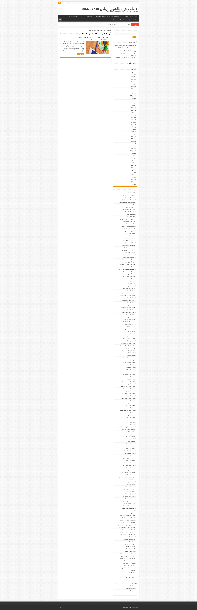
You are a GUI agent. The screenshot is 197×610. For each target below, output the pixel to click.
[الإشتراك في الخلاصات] (60, 33)
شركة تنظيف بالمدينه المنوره (132, 2)
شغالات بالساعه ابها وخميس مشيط (127, 369)
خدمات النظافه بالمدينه (130, 324)
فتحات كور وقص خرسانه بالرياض (128, 522)
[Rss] (68, 3)
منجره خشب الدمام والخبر (129, 565)
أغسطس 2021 (133, 150)
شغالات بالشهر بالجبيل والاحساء (128, 386)
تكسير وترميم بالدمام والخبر (129, 247)
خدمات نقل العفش (129, 16)
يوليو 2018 (134, 184)
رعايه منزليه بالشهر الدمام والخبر (128, 350)
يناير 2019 (134, 174)
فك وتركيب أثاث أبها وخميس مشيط (127, 534)
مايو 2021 (134, 158)
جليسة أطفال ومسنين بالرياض (128, 259)
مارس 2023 (133, 148)
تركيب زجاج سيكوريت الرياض (128, 209)
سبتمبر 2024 (133, 122)
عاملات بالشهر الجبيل (130, 460)
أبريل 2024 (133, 134)
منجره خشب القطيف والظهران (128, 568)
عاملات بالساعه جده (130, 455)
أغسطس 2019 (133, 170)
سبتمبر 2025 (133, 93)
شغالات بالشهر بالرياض (73, 16)
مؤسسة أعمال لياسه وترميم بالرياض (127, 553)
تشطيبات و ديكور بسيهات (129, 238)
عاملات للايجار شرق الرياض (129, 498)
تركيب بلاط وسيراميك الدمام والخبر (127, 207)
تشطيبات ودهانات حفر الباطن (128, 240)
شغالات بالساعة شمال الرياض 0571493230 (127, 47)
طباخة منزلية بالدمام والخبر (129, 431)
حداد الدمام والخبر (131, 283)
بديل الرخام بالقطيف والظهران (128, 199)
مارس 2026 (133, 79)
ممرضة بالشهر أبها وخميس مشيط (127, 558)
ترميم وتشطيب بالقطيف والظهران (127, 235)
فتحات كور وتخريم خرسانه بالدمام (127, 517)
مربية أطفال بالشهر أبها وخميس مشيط (126, 556)
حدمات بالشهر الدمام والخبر (129, 288)
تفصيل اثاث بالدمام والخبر (129, 242)
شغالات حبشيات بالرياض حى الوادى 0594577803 (125, 45)
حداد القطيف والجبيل (130, 285)
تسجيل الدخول (133, 585)
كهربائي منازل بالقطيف (130, 551)
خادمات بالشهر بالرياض (130, 302)
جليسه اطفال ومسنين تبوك (129, 278)
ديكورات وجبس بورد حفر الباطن (128, 343)
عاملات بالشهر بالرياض (130, 470)
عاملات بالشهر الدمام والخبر (129, 465)
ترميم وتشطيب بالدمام (130, 233)
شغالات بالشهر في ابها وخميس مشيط (127, 407)
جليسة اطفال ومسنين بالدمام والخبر (127, 264)
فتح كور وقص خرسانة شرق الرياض (127, 515)
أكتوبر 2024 (133, 119)
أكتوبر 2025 (133, 91)
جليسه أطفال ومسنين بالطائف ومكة (127, 271)
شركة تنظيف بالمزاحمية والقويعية (127, 360)
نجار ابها (133, 570)
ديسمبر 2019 (133, 167)
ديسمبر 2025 (133, 86)
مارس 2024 (133, 136)
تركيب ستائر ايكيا (131, 214)
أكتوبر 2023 (133, 143)
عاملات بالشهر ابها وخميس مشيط (127, 458)
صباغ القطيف (132, 424)
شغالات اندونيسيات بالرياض (129, 362)
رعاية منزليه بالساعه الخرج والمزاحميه (126, 345)
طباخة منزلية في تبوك (130, 438)
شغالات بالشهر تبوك (130, 403)
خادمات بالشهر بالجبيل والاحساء (128, 297)
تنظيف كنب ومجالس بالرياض (128, 250)
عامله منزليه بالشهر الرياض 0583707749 (109, 9)
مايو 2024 (134, 131)
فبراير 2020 (133, 165)
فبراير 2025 (133, 110)
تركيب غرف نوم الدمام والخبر (128, 216)
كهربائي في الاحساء (130, 546)
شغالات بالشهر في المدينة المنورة (127, 410)
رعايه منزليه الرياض (130, 348)
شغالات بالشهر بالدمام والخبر (87, 16)
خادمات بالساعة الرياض (130, 290)
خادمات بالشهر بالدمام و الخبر (128, 300)
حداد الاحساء (132, 281)
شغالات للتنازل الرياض (130, 417)
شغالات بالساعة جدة (130, 364)
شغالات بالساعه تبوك (130, 379)
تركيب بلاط (132, 204)
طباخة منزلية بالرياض (130, 434)
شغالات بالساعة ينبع (130, 367)
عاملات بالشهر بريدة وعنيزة (129, 479)
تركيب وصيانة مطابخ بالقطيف (128, 221)
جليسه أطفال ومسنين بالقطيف (128, 274)
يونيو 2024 (134, 129)
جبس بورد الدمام (131, 254)
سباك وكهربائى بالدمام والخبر (128, 357)
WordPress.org (133, 593)
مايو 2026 (134, 74)
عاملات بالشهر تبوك (130, 481)
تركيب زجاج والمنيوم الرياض (129, 211)
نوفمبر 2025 (133, 88)
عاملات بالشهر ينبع (131, 491)
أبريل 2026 (133, 76)
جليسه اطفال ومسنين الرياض (128, 276)
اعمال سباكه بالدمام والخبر (129, 195)
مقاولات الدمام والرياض (119, 19)
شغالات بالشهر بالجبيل (130, 383)
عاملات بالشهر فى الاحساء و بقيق (127, 486)
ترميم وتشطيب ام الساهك (129, 228)
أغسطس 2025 (133, 95)
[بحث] (59, 3)
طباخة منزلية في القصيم (129, 436)
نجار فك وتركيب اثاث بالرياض (128, 575)
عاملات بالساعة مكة (130, 448)
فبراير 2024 (133, 138)
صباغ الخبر (132, 419)
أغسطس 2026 (133, 72)
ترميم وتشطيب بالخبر (130, 231)
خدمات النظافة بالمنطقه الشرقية (102, 16)
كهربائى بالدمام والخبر (130, 544)
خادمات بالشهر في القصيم (129, 319)
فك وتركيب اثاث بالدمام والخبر (128, 536)
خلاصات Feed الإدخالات (131, 588)
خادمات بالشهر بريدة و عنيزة (128, 312)
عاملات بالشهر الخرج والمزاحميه (128, 462)
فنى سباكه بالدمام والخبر (129, 539)
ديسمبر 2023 (133, 141)
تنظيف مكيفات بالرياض (130, 252)
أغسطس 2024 (133, 124)
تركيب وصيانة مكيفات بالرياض (128, 226)
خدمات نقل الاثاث (131, 331)
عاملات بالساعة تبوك (130, 443)
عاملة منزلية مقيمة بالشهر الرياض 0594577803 (126, 57)
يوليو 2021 (134, 153)
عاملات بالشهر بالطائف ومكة (128, 472)
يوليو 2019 (134, 172)
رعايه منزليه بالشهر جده (129, 352)
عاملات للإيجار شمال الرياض (129, 496)
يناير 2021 (134, 160)
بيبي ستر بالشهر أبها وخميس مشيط (127, 202)
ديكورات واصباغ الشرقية (129, 340)
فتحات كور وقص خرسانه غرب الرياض (127, 532)
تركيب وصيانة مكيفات (130, 223)
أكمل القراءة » (80, 54)
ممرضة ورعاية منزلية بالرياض (128, 563)
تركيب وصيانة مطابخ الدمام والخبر (127, 219)
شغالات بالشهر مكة (131, 412)
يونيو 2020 (134, 162)
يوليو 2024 (134, 127)
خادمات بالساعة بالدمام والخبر (128, 293)
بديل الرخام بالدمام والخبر (129, 197)
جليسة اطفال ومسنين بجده (129, 266)
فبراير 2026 (133, 81)
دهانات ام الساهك (131, 336)
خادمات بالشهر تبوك (130, 314)
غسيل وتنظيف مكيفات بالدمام (128, 513)
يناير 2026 (134, 83)
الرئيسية (136, 16)
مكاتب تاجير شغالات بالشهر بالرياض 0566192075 (93, 37)
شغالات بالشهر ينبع (131, 415)
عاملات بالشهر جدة (131, 484)
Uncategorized (131, 192)
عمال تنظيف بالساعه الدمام (129, 505)
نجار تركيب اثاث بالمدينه (129, 572)
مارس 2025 (133, 107)
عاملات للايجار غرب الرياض (129, 501)
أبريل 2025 (133, 105)
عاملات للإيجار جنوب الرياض (129, 493)
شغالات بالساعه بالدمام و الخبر (128, 374)
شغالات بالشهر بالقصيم (130, 395)
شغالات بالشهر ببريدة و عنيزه (128, 400)
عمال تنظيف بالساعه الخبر (129, 503)
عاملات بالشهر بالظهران (129, 474)
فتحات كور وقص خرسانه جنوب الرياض (126, 525)
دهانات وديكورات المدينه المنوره (128, 338)
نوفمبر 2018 (133, 177)
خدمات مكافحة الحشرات (117, 16)
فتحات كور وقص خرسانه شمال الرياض (126, 529)
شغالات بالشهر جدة (130, 405)
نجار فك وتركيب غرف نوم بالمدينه (127, 577)
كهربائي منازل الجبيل (130, 548)
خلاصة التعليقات (132, 590)
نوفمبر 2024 (133, 117)
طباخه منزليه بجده (131, 441)
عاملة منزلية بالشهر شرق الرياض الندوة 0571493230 (119, 24)
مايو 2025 (134, 103)
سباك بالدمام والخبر (130, 355)
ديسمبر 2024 (133, 115)
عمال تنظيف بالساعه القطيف (128, 508)
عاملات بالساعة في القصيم (129, 446)
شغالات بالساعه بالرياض (132, 19)
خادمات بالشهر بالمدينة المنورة (128, 309)
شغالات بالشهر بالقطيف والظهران (127, 398)
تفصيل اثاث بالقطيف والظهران (128, 245)
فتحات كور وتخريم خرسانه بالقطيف (127, 520)
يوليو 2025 (134, 98)
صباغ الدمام (132, 422)
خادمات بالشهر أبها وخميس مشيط (127, 295)
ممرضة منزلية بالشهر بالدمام (128, 560)
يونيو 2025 (134, 100)
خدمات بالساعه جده (130, 326)
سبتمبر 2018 (133, 181)
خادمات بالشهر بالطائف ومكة (128, 305)
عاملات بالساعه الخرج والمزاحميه (127, 450)
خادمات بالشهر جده (130, 317)
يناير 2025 (134, 112)
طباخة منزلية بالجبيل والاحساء (128, 429)
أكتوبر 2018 (133, 179)
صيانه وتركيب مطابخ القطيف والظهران (126, 427)
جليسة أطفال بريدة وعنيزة (129, 257)
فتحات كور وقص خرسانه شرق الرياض (127, 527)
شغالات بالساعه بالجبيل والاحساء (128, 372)
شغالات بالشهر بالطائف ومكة (128, 393)
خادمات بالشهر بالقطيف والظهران (127, 307)
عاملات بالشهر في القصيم (129, 489)
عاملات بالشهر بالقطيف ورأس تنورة (127, 477)
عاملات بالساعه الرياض (130, 453)
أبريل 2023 (133, 146)
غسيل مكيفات (132, 510)
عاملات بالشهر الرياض (130, 467)
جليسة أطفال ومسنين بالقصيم (128, 262)
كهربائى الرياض (131, 541)
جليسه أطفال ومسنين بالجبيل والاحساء (126, 269)
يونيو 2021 (134, 155)
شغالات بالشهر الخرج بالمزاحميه (128, 381)
